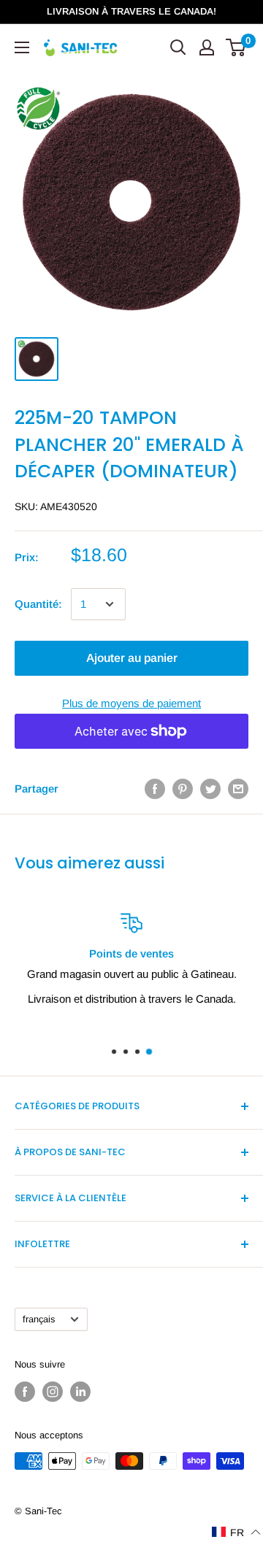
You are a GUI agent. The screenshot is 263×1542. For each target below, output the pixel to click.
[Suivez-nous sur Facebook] (25, 1391)
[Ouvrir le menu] (22, 47)
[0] (236, 47)
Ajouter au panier (132, 658)
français (39, 1319)
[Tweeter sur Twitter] (210, 788)
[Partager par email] (238, 788)
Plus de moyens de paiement (131, 703)
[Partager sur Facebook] (155, 788)
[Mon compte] (206, 47)
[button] (236, 1532)
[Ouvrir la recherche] (178, 47)
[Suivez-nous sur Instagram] (52, 1391)
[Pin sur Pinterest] (182, 788)
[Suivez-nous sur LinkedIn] (80, 1391)
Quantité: (38, 604)
